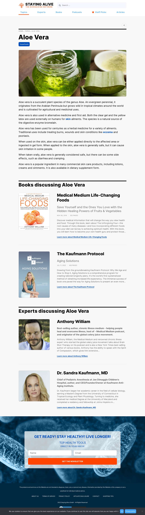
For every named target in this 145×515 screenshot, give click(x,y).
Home (21, 31)
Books (59, 12)
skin (68, 119)
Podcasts (77, 12)
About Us (35, 496)
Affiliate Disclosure (81, 496)
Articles (121, 12)
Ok (122, 511)
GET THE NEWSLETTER (72, 461)
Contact (96, 496)
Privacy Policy (64, 496)
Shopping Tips (108, 496)
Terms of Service (48, 496)
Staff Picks (100, 12)
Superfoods (24, 44)
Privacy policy (130, 511)
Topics (23, 12)
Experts (41, 12)
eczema (108, 132)
